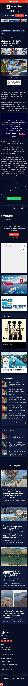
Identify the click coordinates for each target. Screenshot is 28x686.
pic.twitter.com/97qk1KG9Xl (14, 128)
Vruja (3, 33)
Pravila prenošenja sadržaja (7, 654)
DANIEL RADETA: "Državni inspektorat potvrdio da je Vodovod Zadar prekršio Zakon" (17, 409)
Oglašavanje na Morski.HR (6, 649)
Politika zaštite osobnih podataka (8, 652)
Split (23, 30)
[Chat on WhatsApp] (14, 198)
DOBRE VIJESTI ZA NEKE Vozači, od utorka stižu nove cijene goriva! (17, 446)
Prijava (12, 15)
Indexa (18, 173)
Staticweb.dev (14, 680)
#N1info (10, 126)
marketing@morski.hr (11, 666)
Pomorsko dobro (16, 30)
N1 (19, 110)
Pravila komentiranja (6, 219)
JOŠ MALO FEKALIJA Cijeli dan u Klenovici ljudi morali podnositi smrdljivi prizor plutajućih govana (17, 401)
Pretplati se (20, 15)
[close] (26, 2)
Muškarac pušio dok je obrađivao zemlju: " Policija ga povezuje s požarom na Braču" (17, 417)
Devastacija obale (6, 30)
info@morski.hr (9, 661)
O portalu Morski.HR (5, 647)
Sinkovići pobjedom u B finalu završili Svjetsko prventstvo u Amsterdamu (16, 393)
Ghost (21, 678)
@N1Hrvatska (16, 126)
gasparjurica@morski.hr (13, 664)
